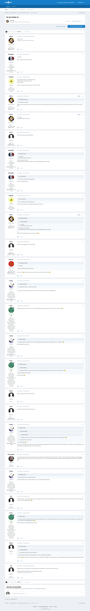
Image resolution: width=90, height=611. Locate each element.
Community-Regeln (13, 9)
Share (68, 21)
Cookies (55, 606)
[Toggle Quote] (18, 99)
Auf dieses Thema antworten (76, 26)
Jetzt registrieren (80, 2)
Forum (6, 9)
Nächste (19, 31)
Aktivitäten (14, 6)
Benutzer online (30, 9)
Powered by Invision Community (45, 609)
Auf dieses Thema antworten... (19, 593)
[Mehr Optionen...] (83, 36)
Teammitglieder (22, 9)
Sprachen (35, 606)
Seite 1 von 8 (27, 31)
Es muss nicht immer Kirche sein (24, 21)
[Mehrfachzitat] (18, 49)
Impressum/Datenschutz (43, 606)
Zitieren (21, 49)
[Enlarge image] (38, 233)
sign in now (33, 588)
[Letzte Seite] (22, 32)
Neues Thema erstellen (61, 26)
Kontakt (51, 606)
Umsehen (8, 6)
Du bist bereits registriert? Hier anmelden (65, 2)
